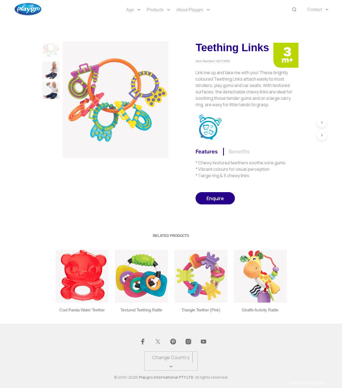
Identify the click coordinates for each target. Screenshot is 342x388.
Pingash (319, 383)
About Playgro (189, 9)
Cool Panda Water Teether (81, 310)
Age (130, 9)
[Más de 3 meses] (285, 55)
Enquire (215, 198)
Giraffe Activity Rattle (260, 310)
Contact (314, 9)
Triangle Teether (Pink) (200, 310)
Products (155, 9)
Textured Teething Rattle (141, 310)
